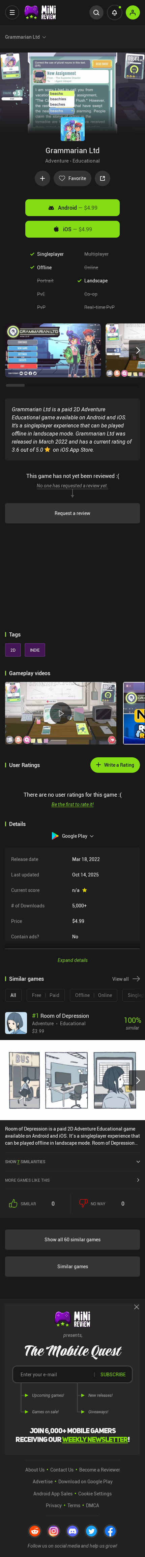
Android (77, 207)
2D (13, 650)
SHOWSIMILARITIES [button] (25, 1161)
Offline (44, 267)
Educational (86, 160)
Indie (35, 650)
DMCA (92, 1505)
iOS (77, 229)
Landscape (96, 280)
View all (120, 979)
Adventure (57, 160)
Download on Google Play (85, 1481)
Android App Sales (52, 1493)
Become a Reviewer (99, 1469)
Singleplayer (50, 254)
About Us (35, 1469)
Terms (73, 1505)
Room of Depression (60, 1015)
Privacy (54, 1505)
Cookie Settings (95, 1493)
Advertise (43, 1481)
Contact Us (62, 1469)
